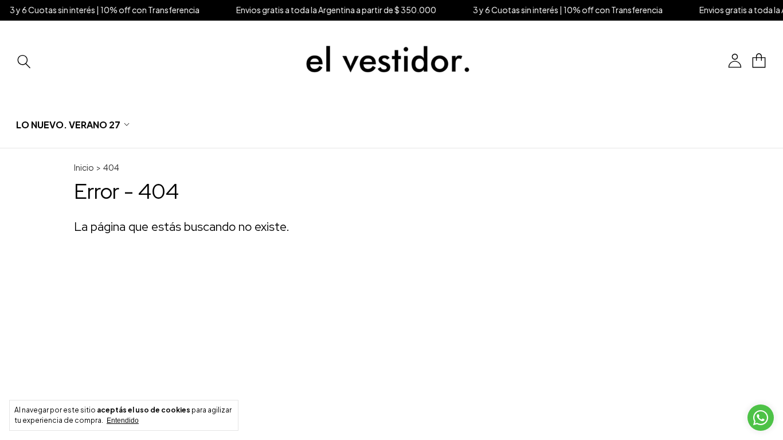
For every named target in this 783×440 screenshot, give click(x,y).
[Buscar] (24, 61)
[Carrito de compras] (759, 61)
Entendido (123, 421)
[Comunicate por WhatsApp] (760, 417)
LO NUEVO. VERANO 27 (68, 125)
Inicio (84, 167)
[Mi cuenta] (735, 61)
